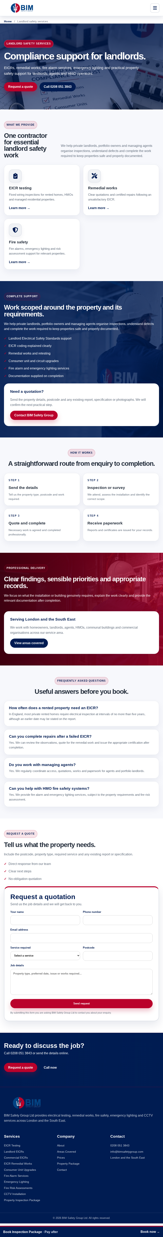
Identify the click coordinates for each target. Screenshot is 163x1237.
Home (8, 21)
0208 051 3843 (119, 1145)
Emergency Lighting (16, 1181)
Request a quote (20, 86)
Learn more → (19, 208)
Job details (17, 965)
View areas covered (29, 643)
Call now (50, 1067)
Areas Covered (66, 1151)
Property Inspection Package (22, 1200)
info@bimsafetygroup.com (126, 1151)
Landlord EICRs (14, 1151)
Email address (19, 929)
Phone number (92, 911)
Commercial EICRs (16, 1157)
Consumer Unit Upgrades (20, 1169)
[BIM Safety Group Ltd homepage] (76, 8)
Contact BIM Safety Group (33, 415)
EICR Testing (12, 1145)
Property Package (68, 1163)
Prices (61, 1157)
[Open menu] (154, 8)
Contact (62, 1169)
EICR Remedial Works (18, 1163)
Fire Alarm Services (16, 1175)
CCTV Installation (15, 1194)
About (60, 1145)
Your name (17, 911)
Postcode (88, 947)
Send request (81, 1003)
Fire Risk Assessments (18, 1188)
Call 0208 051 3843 (58, 86)
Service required (20, 947)
